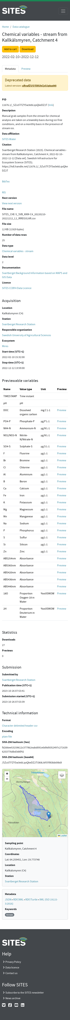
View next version (12, 203)
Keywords (11, 909)
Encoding (7, 731)
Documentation (11, 267)
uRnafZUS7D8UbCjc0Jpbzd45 (39, 85)
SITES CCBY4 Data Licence (16, 288)
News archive (12, 998)
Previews (7, 650)
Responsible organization (17, 330)
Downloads (8, 639)
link (51, 105)
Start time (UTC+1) (13, 351)
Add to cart (10, 49)
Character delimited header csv (19, 725)
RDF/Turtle (31, 899)
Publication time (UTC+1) (17, 685)
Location (7, 308)
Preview (25, 69)
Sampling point (14, 843)
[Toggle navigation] (63, 11)
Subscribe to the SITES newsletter (24, 992)
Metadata (10, 894)
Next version (9, 198)
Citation (6, 144)
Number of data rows (14, 235)
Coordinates (12, 854)
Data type (7, 245)
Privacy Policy (13, 962)
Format (6, 720)
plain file (7, 736)
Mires (5, 346)
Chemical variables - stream (17, 251)
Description (8, 110)
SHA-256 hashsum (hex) (16, 742)
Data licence (12, 967)
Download (27, 49)
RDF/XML (18, 899)
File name (7, 209)
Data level (8, 256)
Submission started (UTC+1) (18, 696)
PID (4, 99)
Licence (6, 282)
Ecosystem (8, 340)
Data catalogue (21, 27)
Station (6, 319)
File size (6, 224)
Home (5, 27)
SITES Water (9, 139)
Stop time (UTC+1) (13, 362)
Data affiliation (10, 133)
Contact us (11, 973)
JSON (8, 899)
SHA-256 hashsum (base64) (18, 757)
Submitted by (10, 674)
